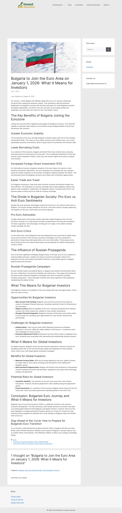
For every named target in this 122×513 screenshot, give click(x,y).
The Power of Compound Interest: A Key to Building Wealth (30, 442)
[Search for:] (96, 49)
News (70, 5)
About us (106, 5)
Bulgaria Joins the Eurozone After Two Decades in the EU (39, 470)
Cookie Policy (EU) (17, 503)
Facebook (89, 67)
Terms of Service (17, 499)
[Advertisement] (61, 23)
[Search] (108, 49)
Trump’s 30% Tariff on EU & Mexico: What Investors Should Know (32, 443)
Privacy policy (16, 496)
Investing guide (57, 5)
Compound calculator (93, 5)
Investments (79, 5)
